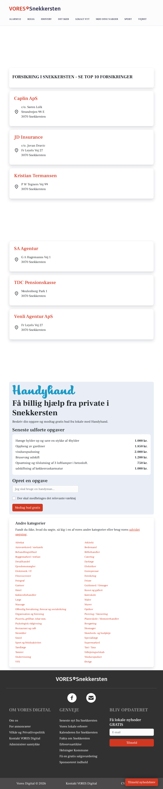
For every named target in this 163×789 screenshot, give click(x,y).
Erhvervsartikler (70, 744)
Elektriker (90, 566)
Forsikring (90, 576)
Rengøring (90, 623)
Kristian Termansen (35, 176)
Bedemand (90, 547)
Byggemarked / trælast (27, 556)
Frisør (87, 580)
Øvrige (88, 661)
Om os (13, 720)
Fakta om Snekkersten (74, 738)
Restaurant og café (25, 628)
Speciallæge (91, 637)
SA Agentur (26, 248)
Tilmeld (131, 743)
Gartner (19, 585)
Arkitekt (89, 542)
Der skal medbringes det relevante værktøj (46, 498)
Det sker (63, 19)
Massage (20, 604)
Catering (89, 556)
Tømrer (19, 652)
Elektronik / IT (23, 571)
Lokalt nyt (82, 19)
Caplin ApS (26, 98)
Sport (128, 19)
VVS (17, 661)
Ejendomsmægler (25, 566)
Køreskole (90, 595)
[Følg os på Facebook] (72, 698)
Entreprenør (91, 571)
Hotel (18, 590)
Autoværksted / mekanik (29, 547)
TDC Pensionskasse (35, 282)
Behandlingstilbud (26, 552)
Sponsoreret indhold (73, 762)
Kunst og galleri (93, 590)
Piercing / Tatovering (96, 614)
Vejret (142, 19)
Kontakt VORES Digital (24, 738)
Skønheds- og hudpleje (97, 633)
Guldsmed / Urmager (96, 585)
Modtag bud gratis (27, 508)
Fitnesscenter (23, 576)
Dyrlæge (89, 561)
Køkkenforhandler (25, 595)
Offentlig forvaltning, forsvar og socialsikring (40, 609)
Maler (87, 599)
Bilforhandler (92, 552)
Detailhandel (22, 561)
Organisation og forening (29, 614)
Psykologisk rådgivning (28, 623)
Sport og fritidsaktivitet (28, 642)
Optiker (88, 609)
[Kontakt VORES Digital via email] (91, 698)
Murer (88, 604)
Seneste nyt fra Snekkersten (78, 720)
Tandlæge (20, 647)
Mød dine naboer (107, 19)
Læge (18, 599)
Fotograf (19, 580)
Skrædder (20, 633)
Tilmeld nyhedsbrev (141, 782)
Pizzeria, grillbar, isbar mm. (30, 618)
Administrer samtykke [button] (24, 744)
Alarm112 (15, 19)
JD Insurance (28, 137)
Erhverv (46, 19)
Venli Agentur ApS (33, 316)
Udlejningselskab (94, 652)
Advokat (19, 542)
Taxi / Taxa (90, 647)
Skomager (90, 628)
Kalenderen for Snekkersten (78, 732)
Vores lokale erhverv (73, 726)
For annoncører (20, 726)
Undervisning (23, 657)
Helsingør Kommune (73, 750)
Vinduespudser (93, 657)
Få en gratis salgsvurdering (78, 756)
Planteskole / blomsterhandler (101, 618)
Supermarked (92, 642)
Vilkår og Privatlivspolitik (27, 732)
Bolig (31, 19)
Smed (18, 637)
